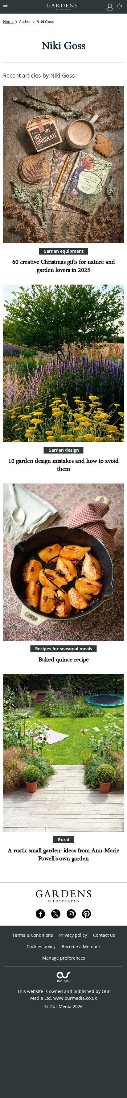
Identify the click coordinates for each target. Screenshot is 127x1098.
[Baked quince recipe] (63, 562)
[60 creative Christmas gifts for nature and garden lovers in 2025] (63, 164)
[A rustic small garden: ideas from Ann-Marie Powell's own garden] (63, 753)
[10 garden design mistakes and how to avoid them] (63, 363)
